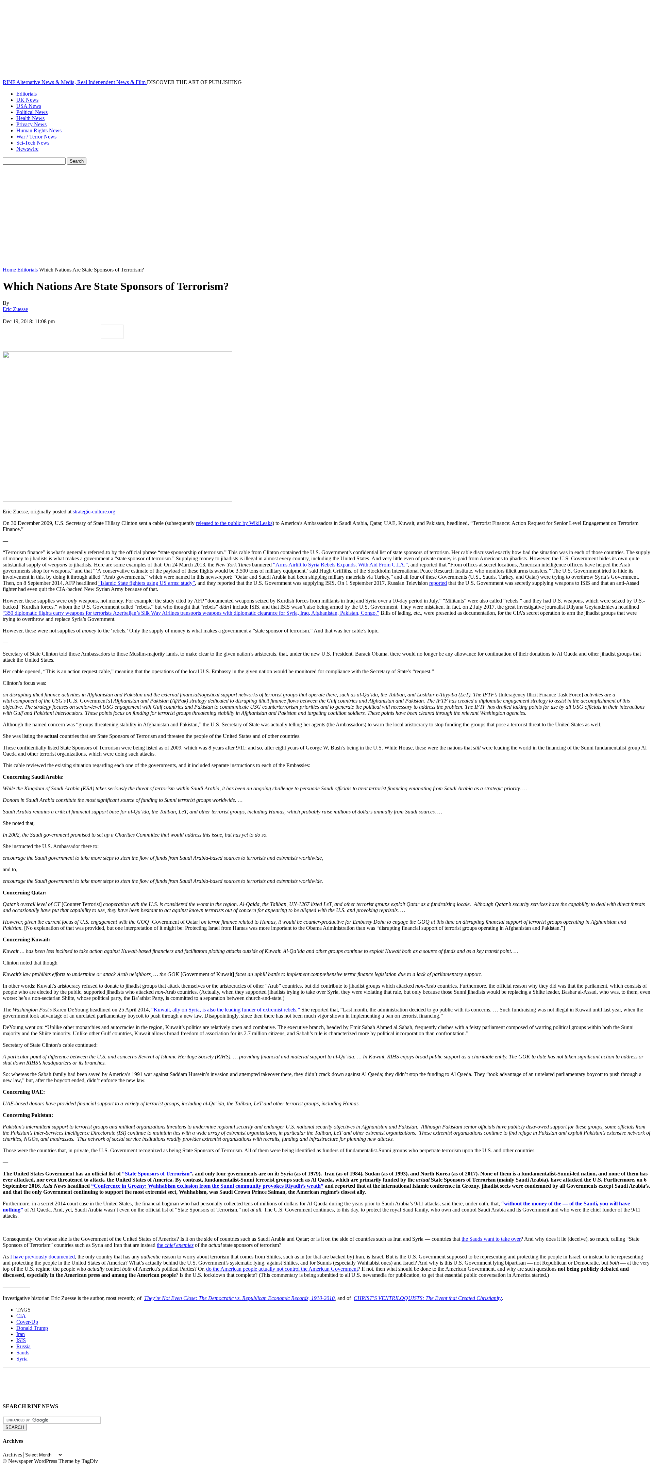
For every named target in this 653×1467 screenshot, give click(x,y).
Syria (22, 1359)
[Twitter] (38, 332)
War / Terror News (36, 136)
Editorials (26, 94)
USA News (28, 106)
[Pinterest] (63, 332)
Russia (23, 1346)
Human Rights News (39, 130)
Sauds (22, 1352)
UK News (27, 100)
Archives (12, 1454)
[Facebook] (14, 332)
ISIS (21, 1340)
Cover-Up (27, 1322)
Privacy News (31, 124)
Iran (20, 1334)
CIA (21, 1316)
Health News (30, 118)
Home (9, 270)
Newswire (27, 149)
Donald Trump (32, 1328)
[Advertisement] (326, 215)
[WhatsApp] (87, 332)
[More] (112, 332)
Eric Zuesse (15, 309)
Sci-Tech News (32, 143)
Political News (32, 112)
